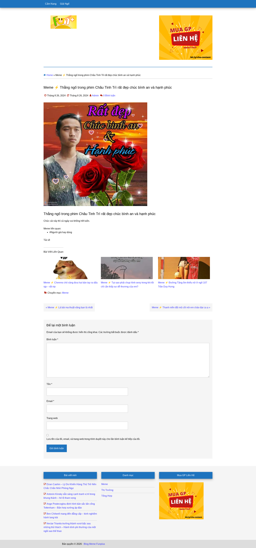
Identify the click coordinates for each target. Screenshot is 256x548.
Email (50, 401)
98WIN (181, 544)
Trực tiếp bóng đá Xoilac (124, 544)
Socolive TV (143, 544)
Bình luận (52, 339)
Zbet (107, 544)
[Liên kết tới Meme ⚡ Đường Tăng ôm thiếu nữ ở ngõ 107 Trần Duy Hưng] (184, 258)
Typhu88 (167, 544)
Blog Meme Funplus (64, 22)
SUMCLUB (157, 544)
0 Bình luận (109, 95)
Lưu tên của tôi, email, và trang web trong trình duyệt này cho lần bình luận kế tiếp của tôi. (93, 439)
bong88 (190, 544)
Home (50, 75)
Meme (65, 293)
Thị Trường (107, 490)
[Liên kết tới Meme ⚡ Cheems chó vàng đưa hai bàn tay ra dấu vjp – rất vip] (69, 258)
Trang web (52, 418)
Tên (49, 384)
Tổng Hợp (106, 496)
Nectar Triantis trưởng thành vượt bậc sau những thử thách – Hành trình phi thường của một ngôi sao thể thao (70, 527)
